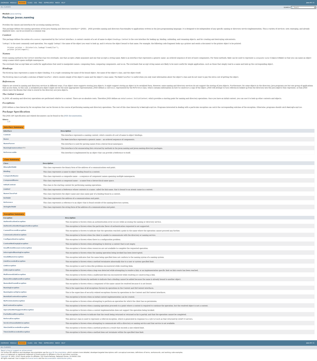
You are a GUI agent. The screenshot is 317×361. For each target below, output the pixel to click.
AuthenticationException (14, 221)
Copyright (4, 356)
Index (57, 3)
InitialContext (9, 185)
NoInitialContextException (15, 296)
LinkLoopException (11, 270)
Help (63, 3)
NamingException (11, 288)
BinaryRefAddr (9, 167)
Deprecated (49, 3)
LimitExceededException (14, 261)
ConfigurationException (14, 239)
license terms (33, 358)
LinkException (9, 266)
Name (6, 139)
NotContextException (13, 305)
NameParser (9, 143)
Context (7, 135)
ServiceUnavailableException (16, 323)
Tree (40, 3)
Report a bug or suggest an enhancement (16, 350)
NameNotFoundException (14, 283)
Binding (6, 171)
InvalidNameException (13, 257)
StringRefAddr (9, 207)
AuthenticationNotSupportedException (20, 226)
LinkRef (6, 189)
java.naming (15, 14)
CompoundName (10, 180)
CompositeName (10, 176)
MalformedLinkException (14, 274)
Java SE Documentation (57, 352)
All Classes (6, 7)
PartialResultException (13, 314)
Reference (8, 202)
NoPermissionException (14, 301)
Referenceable (10, 152)
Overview (5, 3)
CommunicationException (14, 235)
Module (13, 3)
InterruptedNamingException (16, 252)
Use (35, 3)
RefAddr (7, 198)
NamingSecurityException (14, 292)
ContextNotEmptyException (15, 243)
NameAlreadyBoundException (16, 279)
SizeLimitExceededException (16, 327)
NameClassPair (10, 193)
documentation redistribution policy (58, 358)
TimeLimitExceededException (16, 332)
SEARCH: (287, 7)
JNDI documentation (73, 116)
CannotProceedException (14, 230)
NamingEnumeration (12, 148)
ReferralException (11, 318)
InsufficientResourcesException (17, 248)
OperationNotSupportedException (18, 310)
